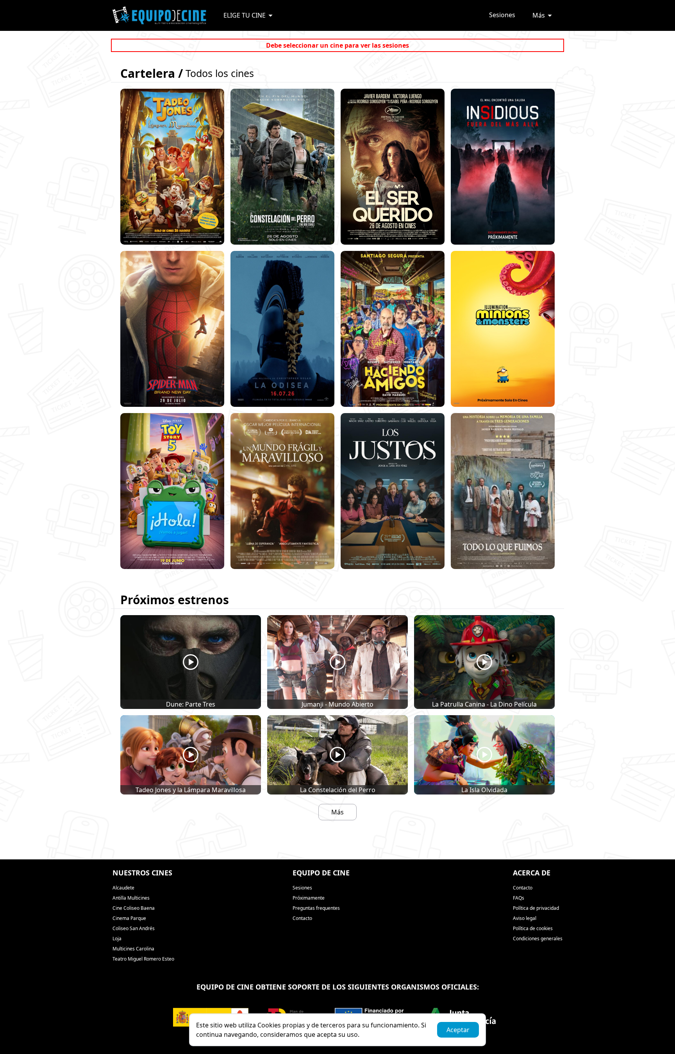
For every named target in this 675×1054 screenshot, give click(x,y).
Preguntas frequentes (316, 908)
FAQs (518, 898)
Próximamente (309, 898)
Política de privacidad (536, 908)
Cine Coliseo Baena (133, 908)
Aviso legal (524, 918)
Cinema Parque (129, 918)
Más (538, 15)
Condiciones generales (537, 938)
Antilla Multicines (131, 898)
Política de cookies (533, 928)
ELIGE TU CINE (244, 15)
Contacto (302, 918)
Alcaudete (123, 887)
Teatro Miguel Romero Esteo (143, 959)
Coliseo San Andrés (133, 928)
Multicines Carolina (133, 948)
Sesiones (502, 15)
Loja (116, 938)
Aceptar (458, 1029)
